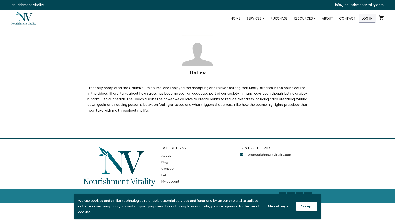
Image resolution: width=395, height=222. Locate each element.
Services (254, 18)
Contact (347, 18)
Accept (306, 206)
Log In (367, 18)
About (327, 18)
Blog (164, 162)
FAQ (164, 175)
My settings (278, 206)
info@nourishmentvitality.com (359, 4)
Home (235, 18)
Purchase (279, 18)
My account (170, 181)
